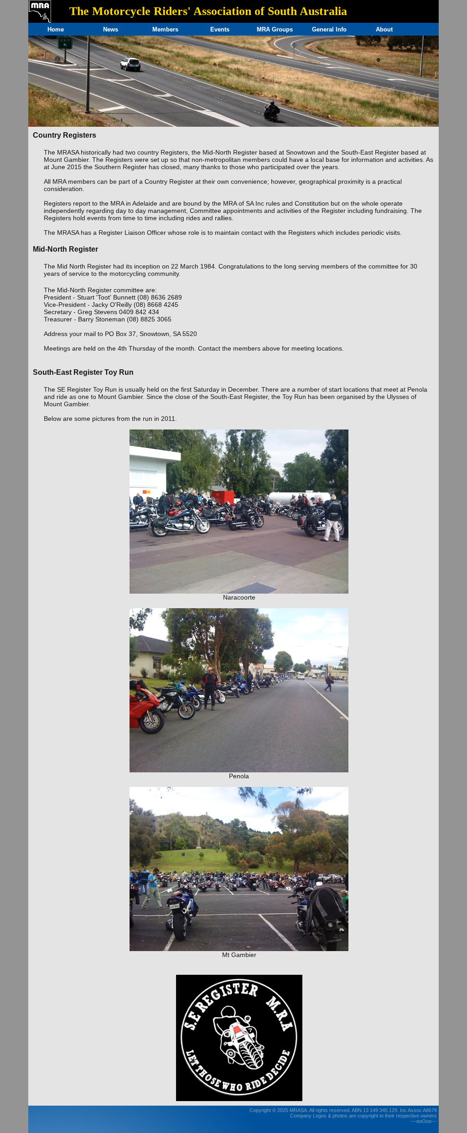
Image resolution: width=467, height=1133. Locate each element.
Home (55, 29)
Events (219, 29)
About (384, 29)
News (110, 29)
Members (165, 29)
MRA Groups (275, 29)
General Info (329, 29)
